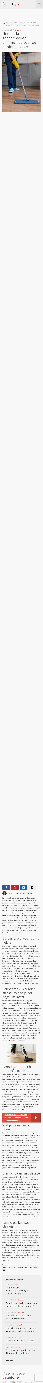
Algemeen (17, 30)
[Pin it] (15, 887)
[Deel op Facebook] (6, 887)
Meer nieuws (10, 1361)
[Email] (32, 887)
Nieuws (10, 23)
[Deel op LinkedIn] (23, 887)
